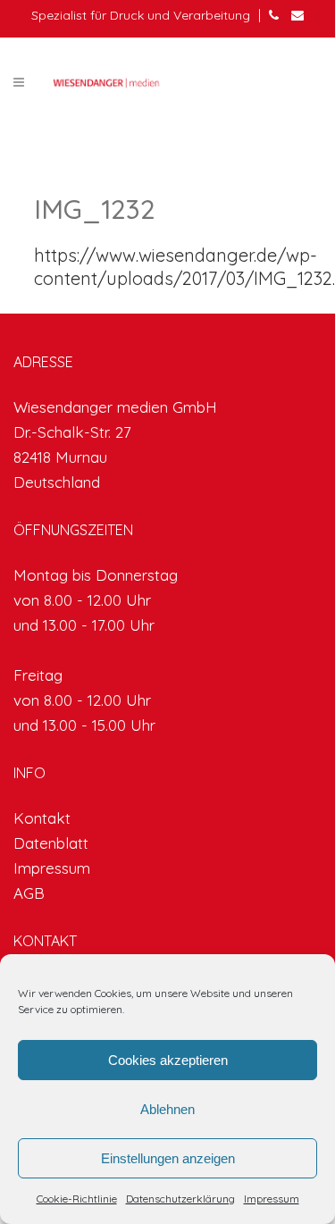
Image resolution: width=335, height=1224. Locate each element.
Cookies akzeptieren (168, 1060)
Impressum (271, 1198)
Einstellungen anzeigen (168, 1158)
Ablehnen (167, 1109)
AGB (29, 893)
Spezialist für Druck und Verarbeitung (140, 15)
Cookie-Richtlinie (77, 1198)
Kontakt (42, 818)
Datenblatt (50, 843)
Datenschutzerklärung (180, 1198)
